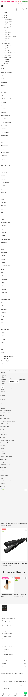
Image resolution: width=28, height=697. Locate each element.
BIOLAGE (3, 226)
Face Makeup (8, 19)
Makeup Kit (8, 25)
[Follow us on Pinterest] (7, 625)
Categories (3, 379)
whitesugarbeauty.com (7, 621)
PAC (2, 276)
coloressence (4, 246)
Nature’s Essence (5, 152)
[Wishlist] (23, 9)
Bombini (3, 296)
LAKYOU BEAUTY (5, 266)
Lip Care (7, 23)
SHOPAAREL (4, 192)
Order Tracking (7, 636)
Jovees (2, 322)
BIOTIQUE (3, 232)
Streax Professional (5, 115)
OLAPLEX (3, 119)
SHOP (5, 15)
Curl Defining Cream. (5, 464)
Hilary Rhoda (4, 252)
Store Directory (18, 685)
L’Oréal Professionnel (6, 122)
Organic (3, 159)
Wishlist (24, 695)
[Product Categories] (16, 8)
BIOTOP (3, 236)
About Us (6, 688)
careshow (2, 445)
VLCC (2, 219)
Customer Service (8, 646)
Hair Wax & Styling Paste (6, 456)
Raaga (2, 199)
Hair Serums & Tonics (10, 36)
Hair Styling (2, 448)
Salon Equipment (4, 475)
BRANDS (6, 63)
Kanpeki (3, 326)
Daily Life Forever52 (6, 99)
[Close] (2, 387)
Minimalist (3, 112)
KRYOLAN (3, 79)
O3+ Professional (5, 69)
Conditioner (8, 29)
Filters (9, 695)
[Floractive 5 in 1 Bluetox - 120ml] (20, 585)
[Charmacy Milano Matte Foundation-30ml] (7, 585)
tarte (2, 169)
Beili (2, 95)
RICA (2, 162)
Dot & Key (3, 102)
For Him (7, 61)
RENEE (2, 282)
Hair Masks (8, 32)
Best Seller (6, 649)
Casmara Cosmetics (5, 299)
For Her (7, 59)
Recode (3, 216)
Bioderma (3, 289)
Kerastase (3, 259)
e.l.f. (2, 306)
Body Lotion (8, 45)
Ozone (2, 272)
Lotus (2, 139)
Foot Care (2, 483)
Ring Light (2, 462)
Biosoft (2, 229)
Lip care (2, 473)
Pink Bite (3, 342)
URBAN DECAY (4, 279)
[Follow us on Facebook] (4, 625)
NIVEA (2, 269)
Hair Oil (7, 34)
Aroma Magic (4, 202)
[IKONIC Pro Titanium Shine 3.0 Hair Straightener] (14, 505)
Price (3, 381)
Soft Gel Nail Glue (4, 426)
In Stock (3, 399)
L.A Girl (3, 186)
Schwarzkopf (4, 82)
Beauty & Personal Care (5, 413)
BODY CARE (7, 43)
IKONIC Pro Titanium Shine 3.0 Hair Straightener (14, 523)
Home (2, 369)
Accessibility (7, 685)
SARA (2, 286)
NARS (2, 149)
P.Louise (3, 339)
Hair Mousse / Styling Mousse (7, 440)
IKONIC (3, 65)
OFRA (2, 336)
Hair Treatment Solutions (11, 41)
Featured (3, 395)
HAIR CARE (6, 27)
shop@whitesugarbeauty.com (8, 618)
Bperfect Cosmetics (5, 239)
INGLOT (3, 256)
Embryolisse (4, 242)
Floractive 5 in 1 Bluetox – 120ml (20, 594)
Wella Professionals (5, 222)
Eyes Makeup (8, 21)
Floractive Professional (6, 72)
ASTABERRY (4, 129)
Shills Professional (5, 165)
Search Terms (7, 638)
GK (1, 105)
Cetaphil (3, 175)
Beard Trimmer (3, 459)
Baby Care (2, 437)
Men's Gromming (4, 451)
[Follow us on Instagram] (10, 625)
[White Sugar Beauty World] (4, 608)
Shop (6, 369)
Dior (2, 302)
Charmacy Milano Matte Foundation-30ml (7, 594)
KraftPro (3, 179)
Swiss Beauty (4, 125)
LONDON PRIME (5, 329)
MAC (2, 142)
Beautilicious (4, 292)
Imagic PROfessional (6, 109)
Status (3, 383)
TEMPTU (3, 85)
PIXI (2, 209)
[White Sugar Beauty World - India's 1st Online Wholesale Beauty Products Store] (2, 6)
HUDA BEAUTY (4, 135)
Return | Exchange (8, 633)
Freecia (2, 319)
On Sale (3, 391)
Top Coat (2, 429)
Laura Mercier (4, 92)
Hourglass (3, 316)
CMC (2, 75)
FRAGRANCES (7, 58)
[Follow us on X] (2, 625)
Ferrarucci (3, 312)
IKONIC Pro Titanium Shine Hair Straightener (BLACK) (14, 563)
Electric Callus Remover (5, 410)
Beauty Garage (4, 89)
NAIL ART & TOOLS (8, 53)
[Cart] (20, 9)
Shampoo (7, 30)
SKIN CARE (6, 50)
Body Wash (8, 47)
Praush (2, 352)
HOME (5, 12)
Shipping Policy (7, 631)
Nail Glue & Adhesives (5, 424)
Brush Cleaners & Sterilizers (6, 481)
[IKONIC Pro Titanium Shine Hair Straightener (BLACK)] (14, 544)
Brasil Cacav (4, 172)
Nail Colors (8, 55)
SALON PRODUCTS (9, 356)
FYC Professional (5, 132)
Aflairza (3, 332)
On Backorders (4, 404)
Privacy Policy (7, 652)
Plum (2, 212)
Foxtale (2, 249)
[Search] (26, 9)
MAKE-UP (6, 17)
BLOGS (6, 358)
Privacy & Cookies (7, 681)
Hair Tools (7, 38)
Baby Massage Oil (4, 443)
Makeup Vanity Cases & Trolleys (7, 421)
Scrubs (7, 48)
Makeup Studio (4, 145)
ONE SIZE (3, 206)
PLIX (2, 349)
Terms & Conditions (8, 654)
